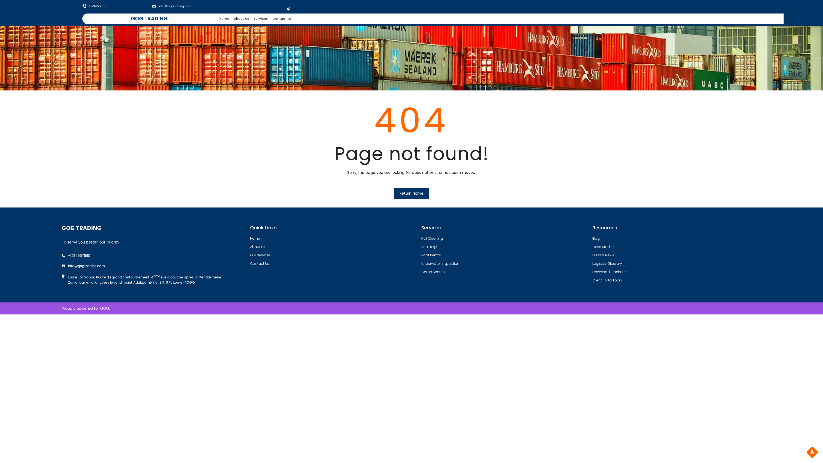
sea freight (430, 246)
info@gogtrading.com (175, 6)
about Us (257, 246)
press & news (603, 255)
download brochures (609, 271)
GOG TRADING (149, 18)
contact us (259, 263)
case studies (603, 246)
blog (596, 238)
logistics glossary (607, 263)
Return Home (411, 193)
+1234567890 (98, 6)
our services (260, 255)
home (255, 238)
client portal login (607, 280)
